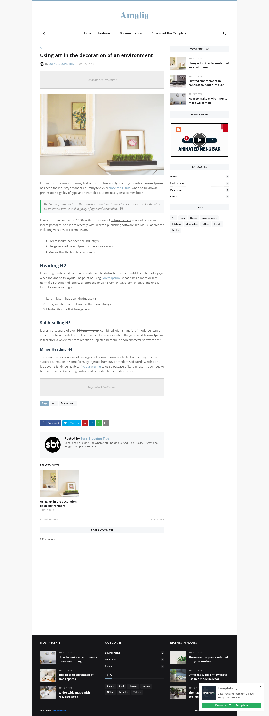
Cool (182, 218)
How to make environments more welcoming (208, 101)
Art (42, 48)
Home (197, 710)
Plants (199, 196)
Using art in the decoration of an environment (58, 504)
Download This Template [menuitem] (168, 33)
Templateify (58, 710)
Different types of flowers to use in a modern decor (208, 677)
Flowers (133, 686)
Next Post (156, 519)
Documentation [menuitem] (131, 33)
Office (205, 224)
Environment (68, 403)
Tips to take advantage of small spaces (76, 677)
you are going (91, 366)
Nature (146, 686)
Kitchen (176, 224)
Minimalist (199, 190)
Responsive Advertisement (102, 80)
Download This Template (231, 705)
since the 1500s (119, 188)
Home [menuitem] (87, 33)
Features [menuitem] (104, 33)
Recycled (123, 692)
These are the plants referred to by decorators (208, 659)
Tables (175, 230)
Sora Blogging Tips (61, 64)
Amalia (134, 14)
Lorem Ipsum (111, 278)
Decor (199, 176)
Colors (110, 686)
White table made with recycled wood (74, 694)
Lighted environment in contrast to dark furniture (206, 83)
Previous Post (50, 519)
